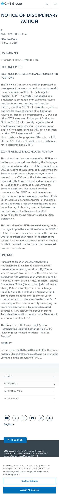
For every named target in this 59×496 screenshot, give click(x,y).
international (10, 384)
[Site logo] (11, 4)
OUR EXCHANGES (11, 398)
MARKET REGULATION (13, 391)
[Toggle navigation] (55, 4)
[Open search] (47, 4)
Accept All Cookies (29, 490)
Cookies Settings (29, 481)
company (8, 376)
